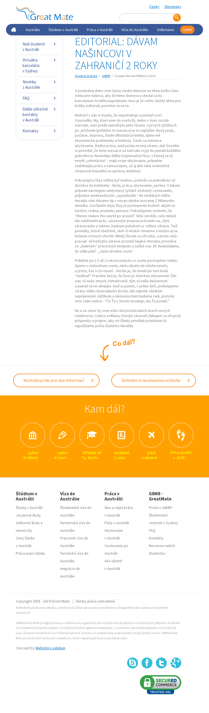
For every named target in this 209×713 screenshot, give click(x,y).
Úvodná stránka (86, 76)
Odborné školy (28, 522)
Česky (154, 6)
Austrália (33, 29)
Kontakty (30, 130)
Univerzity (24, 530)
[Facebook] (147, 662)
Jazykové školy (28, 515)
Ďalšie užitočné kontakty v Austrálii (35, 114)
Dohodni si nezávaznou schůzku (151, 380)
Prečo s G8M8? (161, 507)
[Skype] (132, 662)
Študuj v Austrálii (29, 507)
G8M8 (187, 29)
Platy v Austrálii (116, 522)
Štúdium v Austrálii (63, 29)
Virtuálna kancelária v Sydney (31, 65)
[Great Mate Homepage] (44, 13)
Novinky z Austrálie (31, 84)
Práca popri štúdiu (30, 553)
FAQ (26, 98)
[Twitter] (161, 662)
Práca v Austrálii (100, 29)
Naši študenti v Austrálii (34, 46)
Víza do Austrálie (134, 29)
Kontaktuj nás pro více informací (54, 380)
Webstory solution (50, 648)
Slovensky (172, 6)
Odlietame (165, 29)
